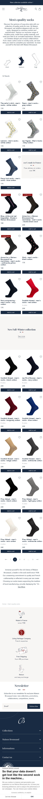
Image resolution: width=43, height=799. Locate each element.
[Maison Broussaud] (21, 9)
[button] (36, 9)
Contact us (7, 757)
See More (21, 587)
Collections (7, 730)
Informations (8, 748)
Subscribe (34, 706)
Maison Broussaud (10, 739)
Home (4, 604)
